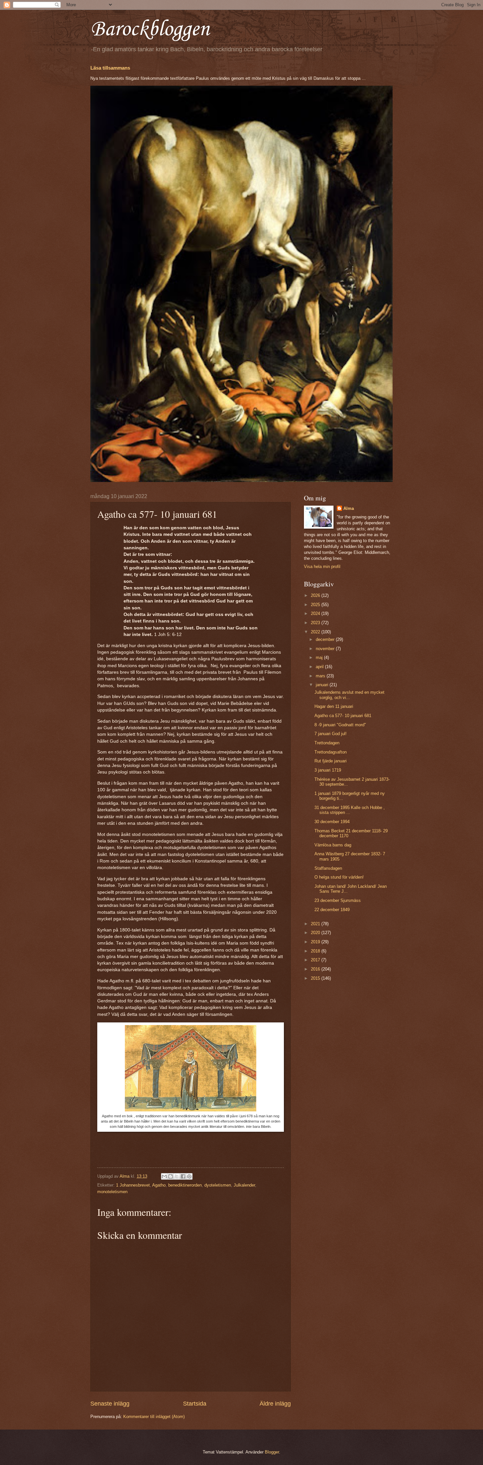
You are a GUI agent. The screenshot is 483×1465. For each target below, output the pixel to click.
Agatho (159, 1185)
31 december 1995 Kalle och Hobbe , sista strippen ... (349, 810)
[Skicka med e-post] (164, 1176)
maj (320, 657)
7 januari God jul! (330, 733)
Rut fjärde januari (330, 760)
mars (321, 675)
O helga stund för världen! (339, 877)
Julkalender (244, 1185)
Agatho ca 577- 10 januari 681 (342, 715)
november (326, 648)
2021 (316, 923)
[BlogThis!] (170, 1176)
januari (323, 684)
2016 (316, 969)
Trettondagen (326, 742)
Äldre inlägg (275, 1403)
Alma (348, 508)
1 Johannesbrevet (133, 1185)
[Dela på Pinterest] (189, 1176)
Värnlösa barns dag (332, 844)
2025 (316, 604)
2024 (316, 613)
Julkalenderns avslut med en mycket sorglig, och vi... (349, 695)
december (326, 639)
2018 (316, 951)
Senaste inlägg (109, 1403)
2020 (316, 932)
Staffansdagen (328, 868)
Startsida (194, 1403)
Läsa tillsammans (110, 68)
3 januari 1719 (327, 770)
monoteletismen (112, 1191)
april (320, 666)
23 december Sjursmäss (337, 900)
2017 (316, 959)
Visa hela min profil (322, 566)
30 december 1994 (332, 821)
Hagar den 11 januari (333, 706)
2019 (316, 941)
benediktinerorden (185, 1185)
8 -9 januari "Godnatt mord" (340, 724)
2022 (316, 631)
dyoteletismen (217, 1185)
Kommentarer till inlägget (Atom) (154, 1416)
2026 (316, 595)
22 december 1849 (332, 909)
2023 (316, 622)
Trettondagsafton (330, 752)
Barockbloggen (149, 29)
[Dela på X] (176, 1176)
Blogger (272, 1452)
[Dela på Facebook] (183, 1176)
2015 (316, 978)
